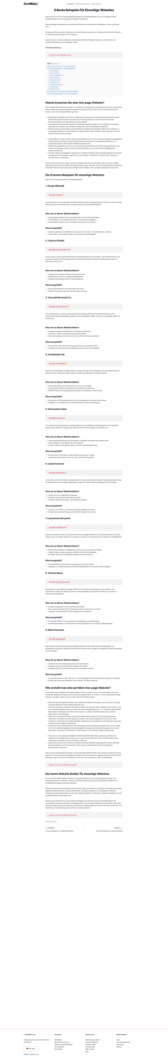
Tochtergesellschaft (123, 1042)
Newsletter (70, 4)
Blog (86, 1051)
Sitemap (119, 1047)
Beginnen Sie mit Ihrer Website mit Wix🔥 (63, 765)
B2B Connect (89, 1049)
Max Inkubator (96, 4)
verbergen (56, 63)
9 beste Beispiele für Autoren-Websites (109, 829)
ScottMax (30, 3)
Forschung (119, 1044)
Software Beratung (91, 1042)
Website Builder (51, 821)
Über (118, 1040)
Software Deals (90, 1044)
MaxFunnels (59, 1049)
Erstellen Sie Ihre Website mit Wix (60, 55)
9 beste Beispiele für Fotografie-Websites (59, 829)
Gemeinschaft (90, 1047)
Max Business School (83, 4)
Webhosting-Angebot (92, 1040)
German (31, 1049)
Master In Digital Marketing (63, 1044)
